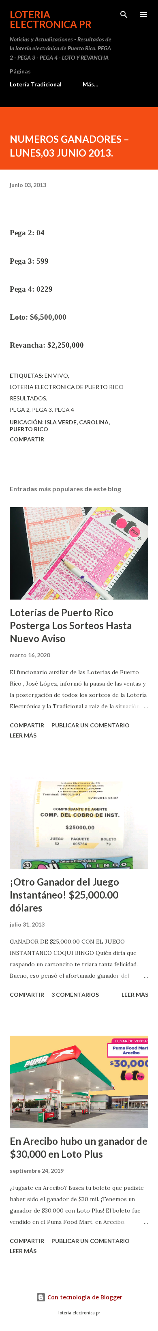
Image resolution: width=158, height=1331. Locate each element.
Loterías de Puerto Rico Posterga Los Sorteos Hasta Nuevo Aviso (71, 625)
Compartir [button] (27, 439)
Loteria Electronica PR (51, 19)
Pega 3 (42, 409)
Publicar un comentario (90, 725)
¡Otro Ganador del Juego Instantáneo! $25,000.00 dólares (64, 895)
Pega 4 (64, 409)
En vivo (56, 375)
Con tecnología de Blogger (84, 1297)
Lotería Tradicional (36, 84)
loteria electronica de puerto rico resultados (67, 392)
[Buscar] (124, 14)
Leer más (23, 735)
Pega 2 (20, 409)
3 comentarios (75, 994)
